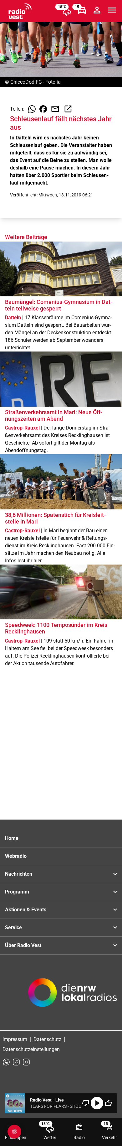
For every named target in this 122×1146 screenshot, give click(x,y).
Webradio (16, 856)
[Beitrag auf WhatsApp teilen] (32, 109)
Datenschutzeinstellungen (31, 1049)
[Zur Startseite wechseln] (20, 11)
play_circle (96, 1103)
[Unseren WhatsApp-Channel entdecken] (6, 1062)
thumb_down (85, 1103)
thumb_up (108, 1103)
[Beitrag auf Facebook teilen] (43, 109)
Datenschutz (47, 1039)
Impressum (15, 1039)
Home (11, 838)
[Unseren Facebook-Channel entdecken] (16, 1062)
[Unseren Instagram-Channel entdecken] (26, 1062)
